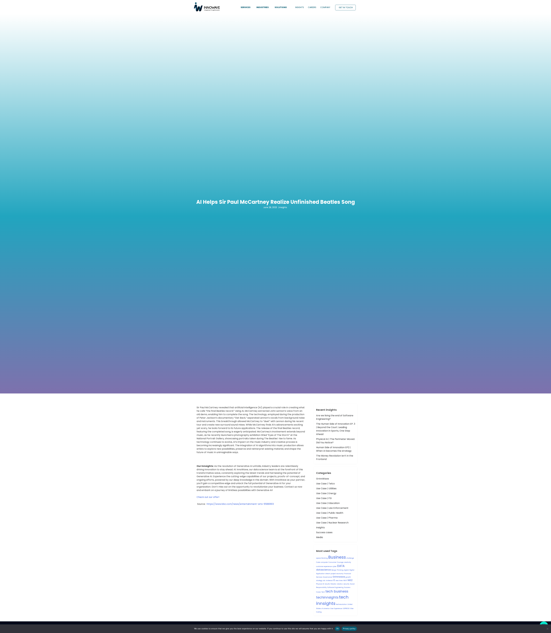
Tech (323, 592)
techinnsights (327, 597)
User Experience (336, 608)
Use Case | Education (328, 503)
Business (337, 557)
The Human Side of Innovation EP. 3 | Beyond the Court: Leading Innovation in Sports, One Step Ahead (335, 429)
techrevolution (341, 604)
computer (324, 562)
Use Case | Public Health (329, 513)
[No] (547, 628)
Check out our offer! (208, 497)
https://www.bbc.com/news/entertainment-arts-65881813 (240, 504)
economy (339, 574)
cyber (334, 566)
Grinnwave (339, 576)
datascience (323, 569)
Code (318, 562)
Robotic (333, 584)
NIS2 (350, 580)
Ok (337, 628)
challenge (350, 558)
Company (325, 7)
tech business (336, 591)
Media (319, 537)
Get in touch (346, 7)
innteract (329, 580)
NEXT (345, 580)
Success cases (324, 532)
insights (299, 7)
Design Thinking (337, 570)
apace (318, 558)
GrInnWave (322, 478)
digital (346, 570)
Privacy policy (349, 628)
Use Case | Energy (326, 493)
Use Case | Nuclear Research (332, 522)
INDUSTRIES (262, 7)
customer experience (324, 566)
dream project (330, 574)
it (334, 580)
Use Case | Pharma (326, 517)
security (346, 584)
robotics (340, 584)
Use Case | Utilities (326, 488)
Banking (324, 558)
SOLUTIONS (281, 7)
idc (324, 580)
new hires (339, 580)
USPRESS (346, 608)
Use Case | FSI (324, 498)
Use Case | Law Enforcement (332, 508)
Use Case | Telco (325, 483)
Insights (320, 527)
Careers (312, 7)
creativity (347, 562)
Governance (327, 577)
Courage (340, 562)
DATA (341, 566)
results (327, 584)
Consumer (332, 562)
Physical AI (320, 584)
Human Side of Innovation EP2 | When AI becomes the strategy (334, 449)
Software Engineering (335, 587)
